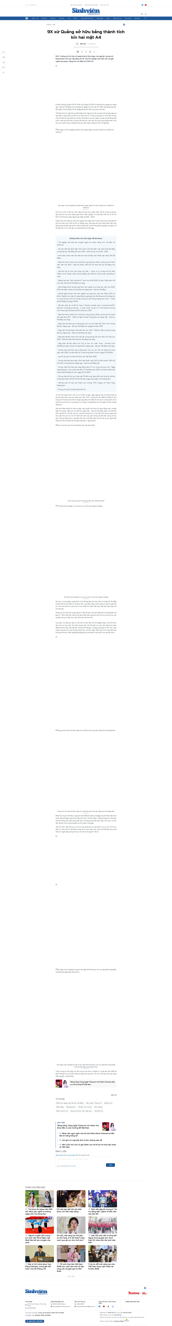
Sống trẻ (44, 18)
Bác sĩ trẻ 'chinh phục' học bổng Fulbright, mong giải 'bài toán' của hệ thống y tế (38, 1266)
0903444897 (80, 1304)
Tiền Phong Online (76, 5)
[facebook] (142, 5)
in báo (90, 52)
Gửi (110, 1165)
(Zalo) (63, 1304)
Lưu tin (3, 62)
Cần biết (137, 18)
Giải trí (75, 18)
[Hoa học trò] (144, 1293)
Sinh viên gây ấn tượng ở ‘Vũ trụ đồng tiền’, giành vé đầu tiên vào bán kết (102, 1211)
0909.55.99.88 (57, 1304)
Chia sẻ (3, 57)
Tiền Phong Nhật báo (91, 5)
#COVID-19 (99, 1111)
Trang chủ (26, 18)
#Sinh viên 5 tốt (62, 1111)
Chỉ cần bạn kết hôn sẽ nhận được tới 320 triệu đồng (69, 1210)
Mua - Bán (128, 18)
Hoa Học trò (104, 5)
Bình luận (3, 67)
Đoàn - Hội (35, 18)
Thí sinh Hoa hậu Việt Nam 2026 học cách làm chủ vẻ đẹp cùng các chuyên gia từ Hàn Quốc (70, 1267)
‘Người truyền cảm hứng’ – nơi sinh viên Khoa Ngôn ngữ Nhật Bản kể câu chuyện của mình (38, 1239)
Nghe (3, 52)
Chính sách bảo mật (133, 1301)
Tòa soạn (28, 1301)
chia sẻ (78, 52)
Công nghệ (100, 18)
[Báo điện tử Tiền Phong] (133, 1293)
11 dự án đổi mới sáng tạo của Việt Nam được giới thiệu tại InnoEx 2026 (101, 1266)
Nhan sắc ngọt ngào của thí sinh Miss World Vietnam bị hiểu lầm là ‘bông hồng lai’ (86, 1134)
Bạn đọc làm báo (36, 1321)
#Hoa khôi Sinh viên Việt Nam (81, 1111)
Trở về (3, 72)
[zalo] (114, 1306)
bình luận (94, 52)
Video (108, 18)
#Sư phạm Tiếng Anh (94, 1103)
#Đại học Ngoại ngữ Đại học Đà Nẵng (69, 1103)
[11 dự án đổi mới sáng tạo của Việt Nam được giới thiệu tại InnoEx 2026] (102, 1253)
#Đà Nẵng (60, 1107)
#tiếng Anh (108, 1103)
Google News (124, 24)
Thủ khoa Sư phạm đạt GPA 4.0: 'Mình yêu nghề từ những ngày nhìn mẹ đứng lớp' (38, 1211)
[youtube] (146, 5)
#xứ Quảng (98, 1107)
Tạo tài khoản (71, 1155)
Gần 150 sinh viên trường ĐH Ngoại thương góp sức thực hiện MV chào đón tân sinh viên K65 (102, 1239)
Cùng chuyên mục (35, 1187)
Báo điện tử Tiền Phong (86, 11)
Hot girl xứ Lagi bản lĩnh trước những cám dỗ (82, 1140)
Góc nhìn (61, 18)
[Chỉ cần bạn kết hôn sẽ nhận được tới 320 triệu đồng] (71, 1198)
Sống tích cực (117, 18)
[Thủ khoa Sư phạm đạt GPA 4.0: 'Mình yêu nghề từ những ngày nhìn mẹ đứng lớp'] (39, 1198)
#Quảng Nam (71, 1107)
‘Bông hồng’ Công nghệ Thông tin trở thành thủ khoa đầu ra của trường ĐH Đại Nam (92, 1083)
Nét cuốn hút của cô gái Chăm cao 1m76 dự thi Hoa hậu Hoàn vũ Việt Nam (87, 1145)
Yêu (69, 18)
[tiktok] (109, 1306)
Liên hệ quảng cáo (57, 1301)
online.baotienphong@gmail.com (85, 1306)
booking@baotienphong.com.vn (61, 1306)
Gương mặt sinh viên (87, 18)
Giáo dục (53, 18)
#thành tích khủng (85, 1107)
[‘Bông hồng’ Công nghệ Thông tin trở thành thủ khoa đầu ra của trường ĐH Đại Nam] (62, 1084)
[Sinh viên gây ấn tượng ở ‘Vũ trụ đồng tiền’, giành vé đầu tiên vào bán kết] (102, 1198)
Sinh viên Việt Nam (36, 1292)
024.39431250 (31, 1308)
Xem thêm (145, 18)
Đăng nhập (59, 1155)
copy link (86, 52)
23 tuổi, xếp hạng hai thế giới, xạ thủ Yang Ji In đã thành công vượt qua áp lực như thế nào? (71, 1237)
